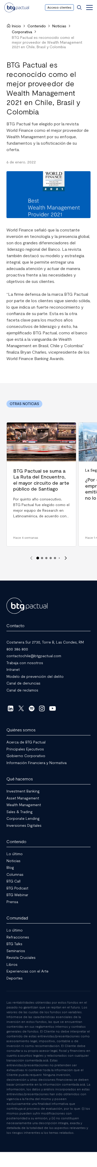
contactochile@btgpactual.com (33, 655)
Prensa (12, 901)
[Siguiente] (65, 558)
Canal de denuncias (23, 683)
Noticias (59, 26)
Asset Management (22, 797)
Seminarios (15, 950)
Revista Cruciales (21, 957)
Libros (12, 964)
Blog (10, 867)
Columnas (14, 874)
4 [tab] (50, 558)
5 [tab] (55, 558)
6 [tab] (59, 558)
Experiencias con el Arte (27, 971)
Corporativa (22, 31)
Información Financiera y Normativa (36, 762)
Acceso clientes (59, 7)
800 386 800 (17, 648)
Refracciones (17, 936)
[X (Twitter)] (21, 708)
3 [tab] (46, 558)
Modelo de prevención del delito (35, 676)
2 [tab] (42, 558)
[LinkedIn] (10, 708)
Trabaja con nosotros (24, 662)
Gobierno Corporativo (25, 755)
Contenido (36, 26)
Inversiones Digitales (23, 825)
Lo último (14, 853)
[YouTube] (52, 708)
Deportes (14, 977)
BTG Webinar (17, 894)
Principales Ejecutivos (25, 748)
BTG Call (13, 881)
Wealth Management (23, 804)
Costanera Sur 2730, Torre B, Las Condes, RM (45, 642)
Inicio (16, 26)
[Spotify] (31, 708)
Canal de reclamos (22, 689)
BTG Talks (14, 943)
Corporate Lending (23, 818)
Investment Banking (23, 791)
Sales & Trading (19, 811)
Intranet (13, 669)
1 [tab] (38, 558)
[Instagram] (42, 708)
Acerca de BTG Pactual (26, 742)
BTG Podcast (17, 887)
